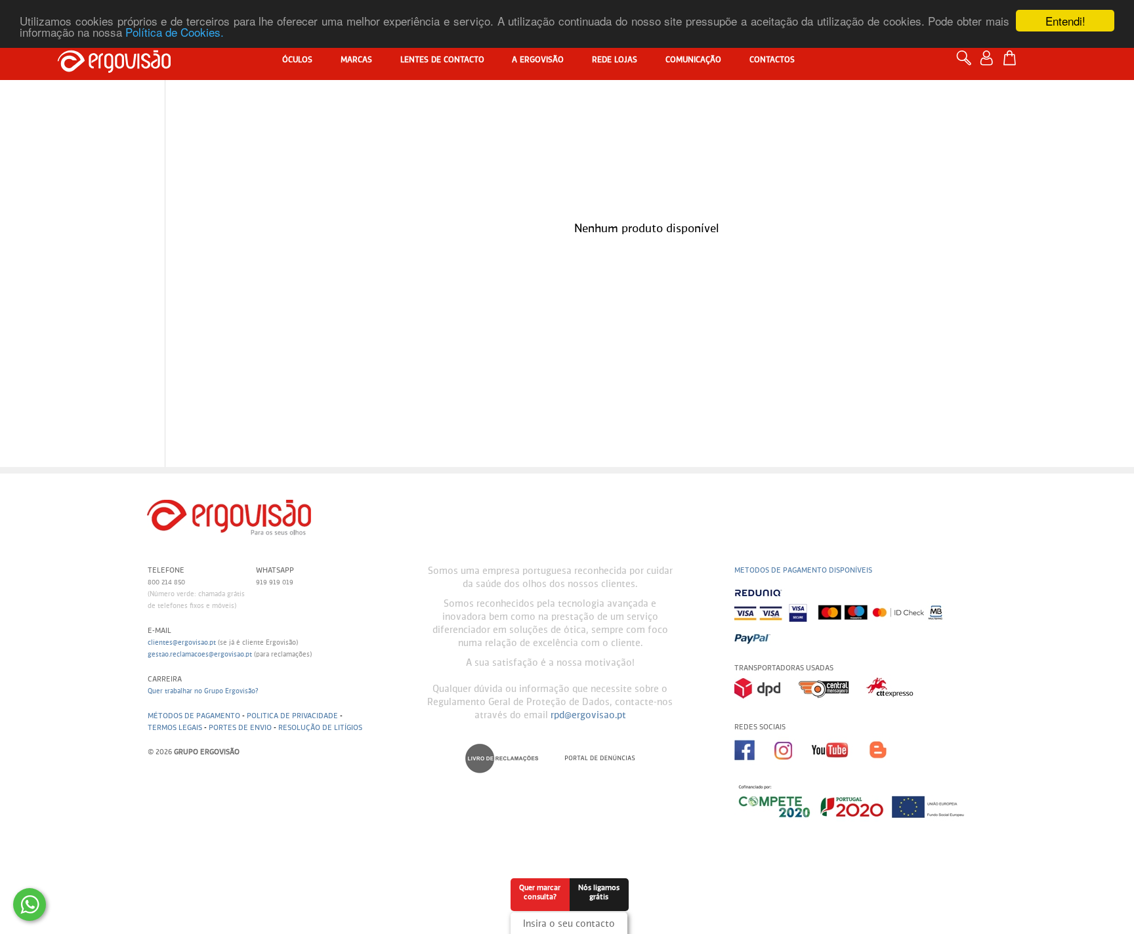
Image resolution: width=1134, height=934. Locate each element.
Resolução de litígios (320, 727)
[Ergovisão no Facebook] (754, 765)
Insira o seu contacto (569, 924)
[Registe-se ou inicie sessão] (989, 64)
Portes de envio (240, 727)
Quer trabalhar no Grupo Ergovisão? (203, 691)
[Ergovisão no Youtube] (840, 765)
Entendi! (1065, 20)
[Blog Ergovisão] (883, 765)
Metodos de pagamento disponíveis (803, 570)
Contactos (772, 60)
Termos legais (175, 727)
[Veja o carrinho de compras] (1012, 58)
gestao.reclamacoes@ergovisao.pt (200, 654)
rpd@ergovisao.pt (588, 715)
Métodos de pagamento (194, 716)
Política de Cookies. (174, 32)
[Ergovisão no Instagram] (792, 765)
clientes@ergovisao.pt (182, 643)
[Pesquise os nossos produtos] (967, 64)
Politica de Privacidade (292, 716)
